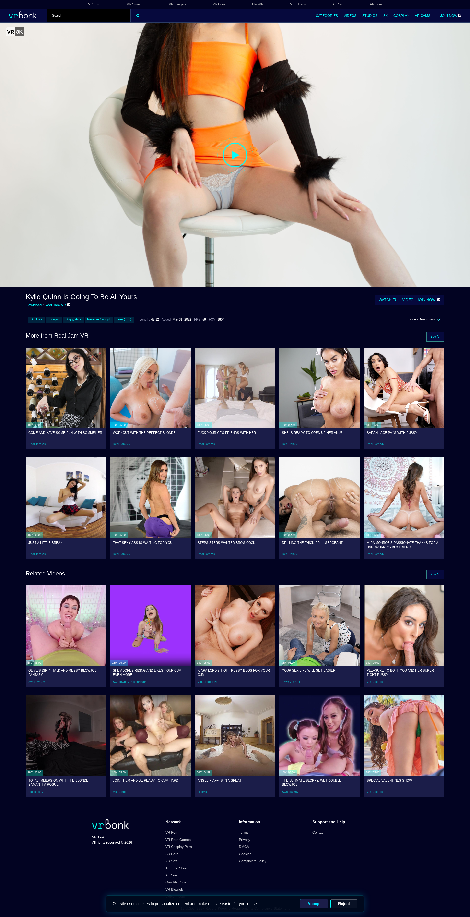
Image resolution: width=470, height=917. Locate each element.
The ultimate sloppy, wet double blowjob (311, 782)
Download (34, 305)
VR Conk (219, 4)
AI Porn (337, 4)
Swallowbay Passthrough (130, 682)
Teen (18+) (123, 319)
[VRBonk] (110, 824)
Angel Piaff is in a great (219, 780)
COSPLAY (401, 16)
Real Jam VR (56, 305)
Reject (344, 904)
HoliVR (202, 792)
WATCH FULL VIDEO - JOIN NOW (408, 300)
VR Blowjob (174, 889)
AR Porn (376, 4)
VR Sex (171, 861)
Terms (243, 832)
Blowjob (53, 319)
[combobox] (89, 15)
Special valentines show (389, 780)
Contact (318, 832)
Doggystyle (73, 319)
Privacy (244, 840)
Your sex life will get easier (308, 670)
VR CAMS (422, 16)
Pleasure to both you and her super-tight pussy (401, 672)
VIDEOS (350, 16)
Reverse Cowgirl (98, 319)
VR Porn (94, 4)
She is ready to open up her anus (312, 433)
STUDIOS (369, 16)
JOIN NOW (449, 16)
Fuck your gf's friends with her (227, 433)
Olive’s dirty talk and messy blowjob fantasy (62, 672)
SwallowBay (36, 682)
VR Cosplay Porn (178, 847)
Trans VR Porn (176, 868)
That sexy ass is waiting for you (142, 543)
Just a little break (45, 543)
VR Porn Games (178, 840)
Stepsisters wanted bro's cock (226, 543)
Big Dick (37, 319)
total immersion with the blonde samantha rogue (58, 782)
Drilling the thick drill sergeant (312, 543)
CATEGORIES (327, 16)
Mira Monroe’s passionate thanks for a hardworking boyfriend (402, 545)
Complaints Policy (252, 861)
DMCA (244, 847)
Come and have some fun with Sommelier (65, 433)
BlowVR (257, 4)
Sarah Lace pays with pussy (392, 433)
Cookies (245, 854)
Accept (314, 904)
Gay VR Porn (175, 882)
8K (385, 16)
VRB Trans (298, 4)
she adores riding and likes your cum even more (147, 672)
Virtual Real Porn (209, 682)
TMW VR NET (291, 682)
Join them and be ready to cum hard (145, 780)
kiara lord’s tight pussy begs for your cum (234, 672)
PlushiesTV (36, 792)
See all (435, 336)
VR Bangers (177, 4)
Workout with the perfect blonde (144, 433)
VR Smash (134, 4)
